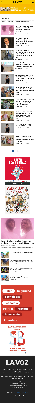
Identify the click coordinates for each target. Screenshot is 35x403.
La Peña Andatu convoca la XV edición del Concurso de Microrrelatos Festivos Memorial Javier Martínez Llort (23, 115)
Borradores (11, 21)
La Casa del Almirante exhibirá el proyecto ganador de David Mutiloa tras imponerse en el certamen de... (24, 54)
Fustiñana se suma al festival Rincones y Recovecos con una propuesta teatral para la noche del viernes (24, 102)
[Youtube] (23, 395)
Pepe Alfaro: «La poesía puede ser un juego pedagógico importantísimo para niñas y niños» (24, 40)
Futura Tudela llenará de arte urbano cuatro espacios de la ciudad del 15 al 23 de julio (24, 64)
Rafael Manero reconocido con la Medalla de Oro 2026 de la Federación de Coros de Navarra (24, 89)
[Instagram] (16, 395)
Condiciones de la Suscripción (18, 383)
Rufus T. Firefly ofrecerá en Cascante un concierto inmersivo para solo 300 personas (24, 28)
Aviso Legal (18, 381)
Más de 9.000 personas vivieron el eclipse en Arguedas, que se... (21, 268)
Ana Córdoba (18, 59)
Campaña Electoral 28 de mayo (23, 21)
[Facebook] (12, 395)
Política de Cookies (18, 387)
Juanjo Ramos (18, 33)
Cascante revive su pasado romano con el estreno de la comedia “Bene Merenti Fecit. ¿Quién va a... (24, 138)
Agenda (3, 21)
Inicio (2, 15)
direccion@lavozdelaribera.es (21, 392)
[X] (19, 395)
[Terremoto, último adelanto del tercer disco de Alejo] (7, 128)
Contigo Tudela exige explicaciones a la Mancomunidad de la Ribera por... (21, 276)
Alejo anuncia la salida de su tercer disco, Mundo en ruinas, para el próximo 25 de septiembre (24, 77)
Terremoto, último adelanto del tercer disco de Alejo (24, 125)
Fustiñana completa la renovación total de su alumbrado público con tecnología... (22, 260)
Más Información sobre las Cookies (18, 385)
